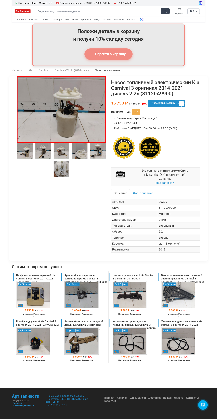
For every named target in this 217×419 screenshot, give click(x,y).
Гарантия (110, 401)
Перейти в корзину (110, 54)
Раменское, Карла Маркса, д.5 (66, 395)
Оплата (178, 397)
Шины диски (138, 397)
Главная (109, 397)
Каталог (122, 397)
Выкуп (167, 397)
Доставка (154, 397)
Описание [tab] (120, 193)
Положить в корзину (163, 103)
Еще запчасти (164, 182)
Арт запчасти (25, 396)
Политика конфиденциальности (23, 404)
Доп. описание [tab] (143, 193)
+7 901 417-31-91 (57, 405)
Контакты (192, 397)
